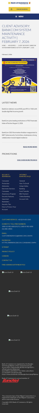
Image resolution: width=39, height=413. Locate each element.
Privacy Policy (8, 251)
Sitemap (5, 247)
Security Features (8, 196)
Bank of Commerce (19, 3)
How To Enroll (24, 183)
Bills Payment (23, 194)
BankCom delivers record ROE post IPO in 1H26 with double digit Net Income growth (19, 110)
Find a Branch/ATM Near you (13, 265)
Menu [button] (21, 16)
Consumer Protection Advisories (5, 183)
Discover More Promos (27, 160)
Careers (5, 256)
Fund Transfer (24, 191)
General (22, 181)
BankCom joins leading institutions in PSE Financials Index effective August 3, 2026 (19, 122)
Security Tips (6, 204)
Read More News (30, 147)
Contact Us (7, 260)
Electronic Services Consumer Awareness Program (9, 191)
